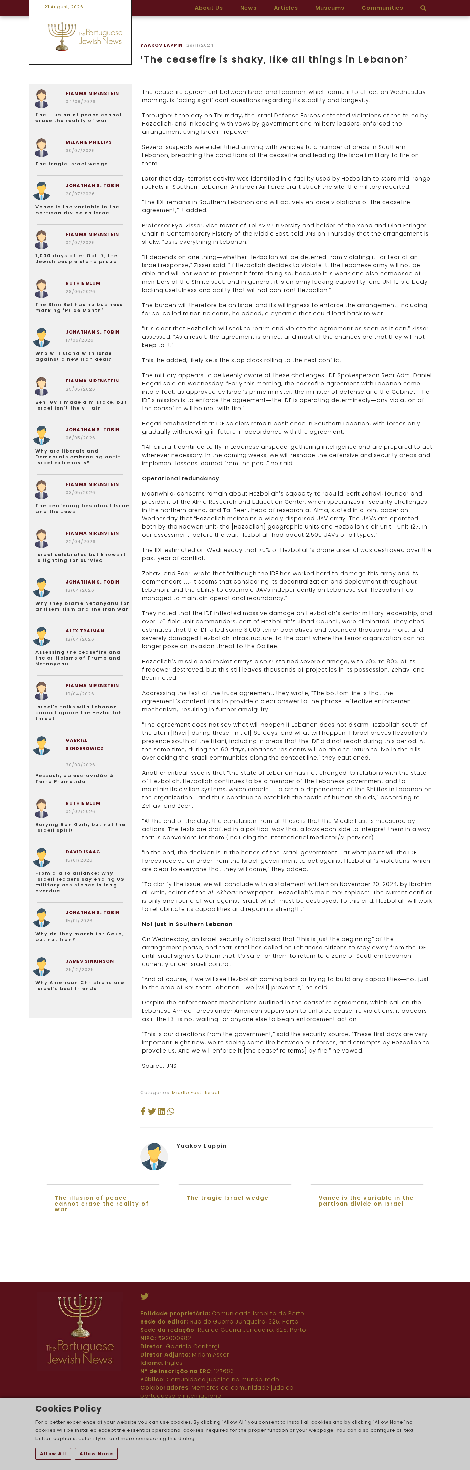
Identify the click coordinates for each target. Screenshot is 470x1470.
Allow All (53, 1453)
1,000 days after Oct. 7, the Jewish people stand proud (76, 258)
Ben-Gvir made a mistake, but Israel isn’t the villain (81, 405)
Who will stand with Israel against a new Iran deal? (74, 356)
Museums (329, 8)
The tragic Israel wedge (71, 164)
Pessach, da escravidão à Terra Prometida (74, 778)
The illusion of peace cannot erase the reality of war (78, 117)
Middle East (186, 1092)
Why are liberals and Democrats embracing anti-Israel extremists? (78, 457)
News (248, 8)
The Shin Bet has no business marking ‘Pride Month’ (79, 307)
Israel (212, 1092)
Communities (382, 8)
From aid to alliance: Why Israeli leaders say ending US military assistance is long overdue (80, 882)
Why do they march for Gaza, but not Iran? (79, 937)
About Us (209, 8)
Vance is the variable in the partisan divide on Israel (77, 210)
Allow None (96, 1453)
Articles (286, 8)
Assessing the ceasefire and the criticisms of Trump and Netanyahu (78, 658)
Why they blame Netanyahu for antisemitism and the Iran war (82, 606)
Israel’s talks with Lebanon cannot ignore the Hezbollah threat (78, 712)
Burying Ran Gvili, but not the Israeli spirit (80, 827)
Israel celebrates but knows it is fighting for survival (80, 557)
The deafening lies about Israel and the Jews (83, 508)
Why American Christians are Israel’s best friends (79, 985)
